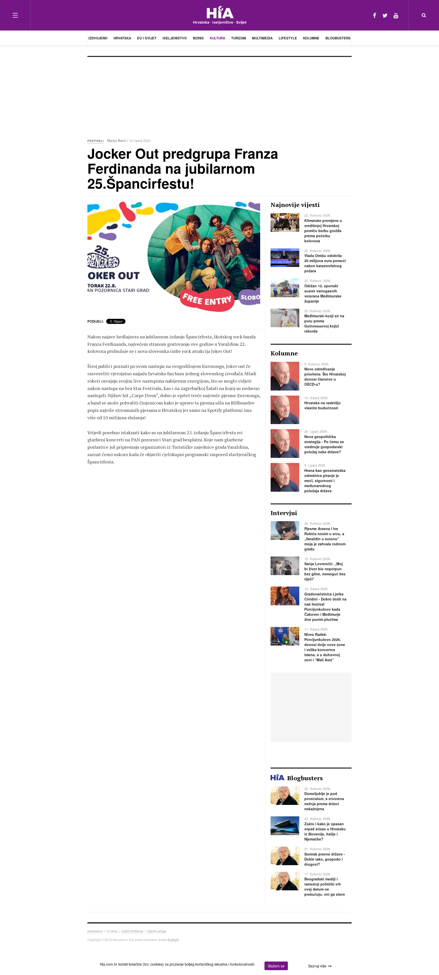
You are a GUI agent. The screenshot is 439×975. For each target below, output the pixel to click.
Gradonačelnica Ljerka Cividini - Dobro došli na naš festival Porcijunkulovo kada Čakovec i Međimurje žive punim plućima (325, 606)
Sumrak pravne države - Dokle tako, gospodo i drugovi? (324, 859)
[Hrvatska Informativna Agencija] (219, 15)
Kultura (217, 38)
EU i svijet (146, 38)
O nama (111, 931)
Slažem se (276, 965)
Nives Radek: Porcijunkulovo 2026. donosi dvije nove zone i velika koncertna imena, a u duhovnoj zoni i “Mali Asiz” (324, 647)
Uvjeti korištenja (132, 931)
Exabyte (173, 939)
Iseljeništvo (175, 38)
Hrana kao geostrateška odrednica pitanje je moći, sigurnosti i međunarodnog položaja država (325, 480)
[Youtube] (396, 15)
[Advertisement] (219, 95)
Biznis (198, 38)
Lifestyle (288, 38)
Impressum (95, 931)
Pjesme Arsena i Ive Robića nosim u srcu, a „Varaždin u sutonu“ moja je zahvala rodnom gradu (325, 538)
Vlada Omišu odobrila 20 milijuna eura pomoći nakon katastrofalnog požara (325, 263)
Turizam (238, 38)
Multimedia (262, 38)
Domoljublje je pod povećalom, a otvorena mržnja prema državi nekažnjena (324, 801)
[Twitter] (384, 15)
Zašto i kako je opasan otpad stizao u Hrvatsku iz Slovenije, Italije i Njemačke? (325, 831)
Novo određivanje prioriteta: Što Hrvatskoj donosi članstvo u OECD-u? (325, 376)
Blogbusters (338, 38)
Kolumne (311, 38)
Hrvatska (122, 38)
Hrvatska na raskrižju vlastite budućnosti (322, 405)
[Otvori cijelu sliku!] (173, 257)
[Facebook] (374, 15)
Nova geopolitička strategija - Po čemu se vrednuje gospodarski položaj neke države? (324, 444)
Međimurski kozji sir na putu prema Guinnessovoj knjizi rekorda (324, 323)
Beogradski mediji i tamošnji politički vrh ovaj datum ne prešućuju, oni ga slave (324, 886)
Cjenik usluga (156, 931)
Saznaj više (317, 965)
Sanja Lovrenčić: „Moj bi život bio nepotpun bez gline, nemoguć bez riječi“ (325, 571)
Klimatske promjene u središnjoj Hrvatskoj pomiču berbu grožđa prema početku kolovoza (323, 230)
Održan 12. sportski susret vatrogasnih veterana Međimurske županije (322, 293)
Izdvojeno (97, 38)
